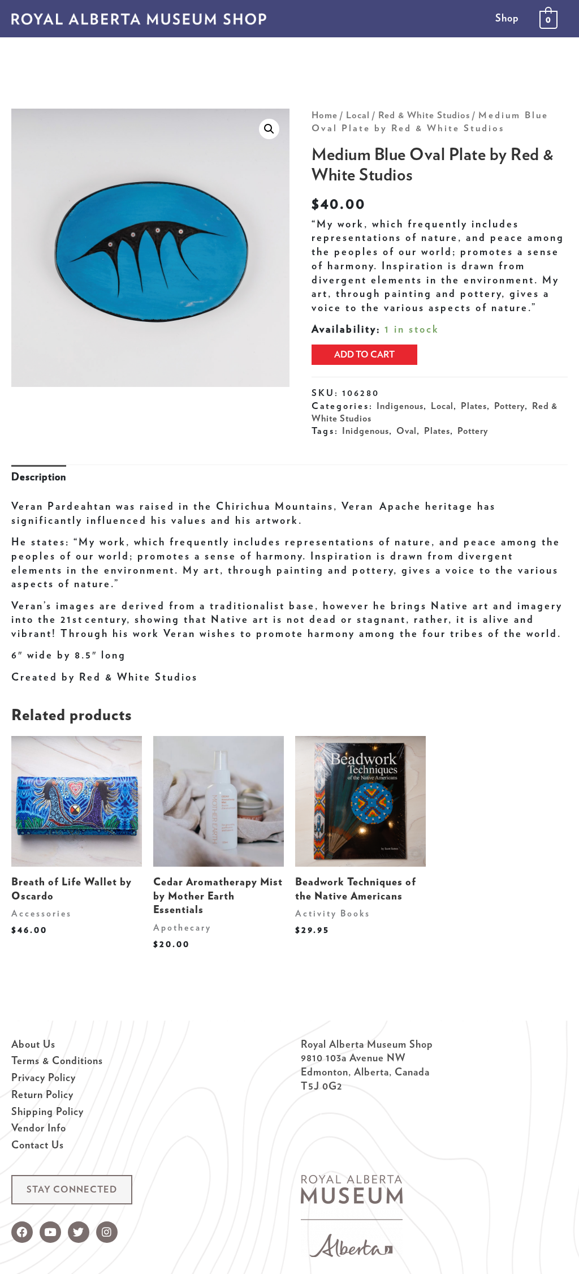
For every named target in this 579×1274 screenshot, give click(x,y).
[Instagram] (107, 1232)
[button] (71, 1189)
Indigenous (400, 405)
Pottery (509, 405)
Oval (406, 430)
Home (325, 114)
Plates (474, 405)
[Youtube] (50, 1232)
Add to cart (364, 354)
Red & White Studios (424, 114)
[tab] (38, 477)
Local (358, 114)
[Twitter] (78, 1232)
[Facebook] (22, 1232)
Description (38, 477)
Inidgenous (365, 430)
